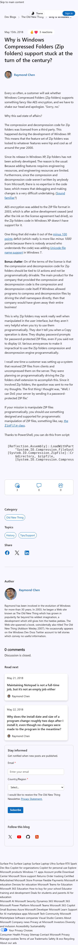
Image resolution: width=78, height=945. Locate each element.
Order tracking (55, 876)
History (10, 535)
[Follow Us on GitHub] (28, 838)
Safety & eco (55, 938)
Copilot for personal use (53, 867)
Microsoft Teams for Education (55, 884)
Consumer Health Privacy (14, 934)
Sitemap (34, 934)
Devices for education (24, 884)
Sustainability (37, 926)
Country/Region (18, 779)
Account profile (53, 872)
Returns (41, 876)
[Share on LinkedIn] (27, 553)
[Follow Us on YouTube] (19, 838)
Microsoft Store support (22, 876)
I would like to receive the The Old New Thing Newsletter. (34, 797)
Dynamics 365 (45, 901)
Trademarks (41, 938)
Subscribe (15, 810)
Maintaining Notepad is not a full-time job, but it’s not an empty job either (33, 687)
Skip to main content (12, 2)
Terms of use (27, 938)
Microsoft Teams (39, 905)
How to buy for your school (45, 888)
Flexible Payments (53, 880)
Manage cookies (9, 938)
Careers (59, 918)
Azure (20, 909)
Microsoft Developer (36, 909)
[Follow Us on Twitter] (10, 838)
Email (12, 763)
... (70, 17)
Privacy (66, 934)
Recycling (69, 938)
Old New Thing (14, 517)
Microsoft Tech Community (43, 913)
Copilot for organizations (24, 867)
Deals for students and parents (48, 893)
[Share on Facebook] (7, 553)
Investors (59, 922)
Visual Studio (46, 918)
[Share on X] (17, 553)
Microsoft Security (25, 901)
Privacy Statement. (31, 799)
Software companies (26, 918)
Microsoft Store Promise (28, 880)
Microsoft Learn (58, 909)
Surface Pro (6, 863)
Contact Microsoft (50, 934)
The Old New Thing (32, 17)
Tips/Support (27, 535)
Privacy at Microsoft (41, 922)
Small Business (8, 909)
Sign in (69, 13)
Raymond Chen (24, 75)
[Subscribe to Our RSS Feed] (37, 838)
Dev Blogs (10, 17)
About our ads (8, 943)
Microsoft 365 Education (14, 888)
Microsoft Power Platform (15, 905)
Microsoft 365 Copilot (62, 905)
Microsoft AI (7, 901)
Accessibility (23, 926)
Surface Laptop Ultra (43, 863)
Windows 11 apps (33, 872)
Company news (21, 922)
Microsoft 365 (62, 901)
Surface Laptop (22, 863)
